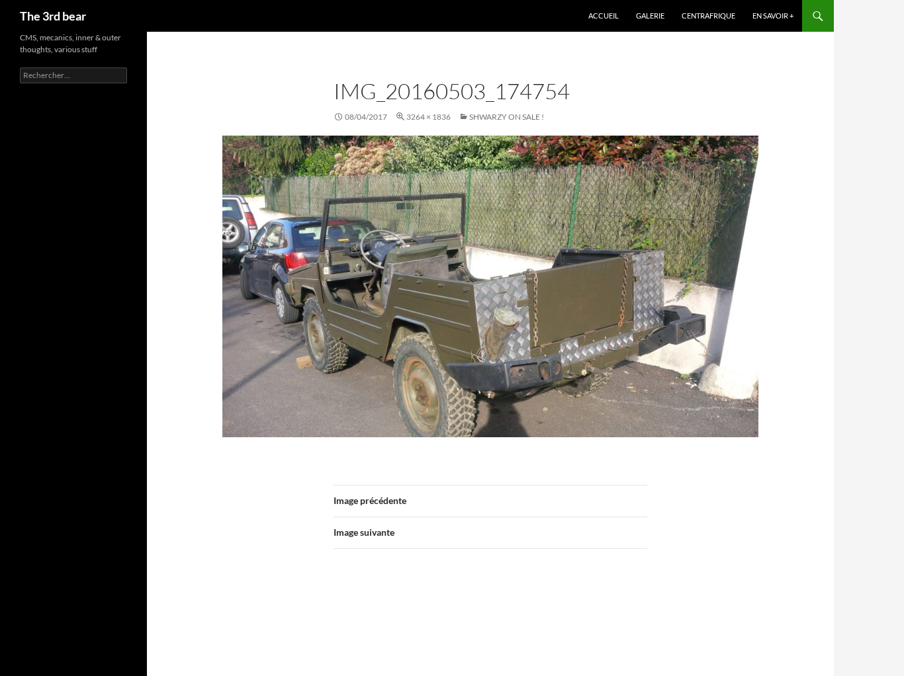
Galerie (650, 15)
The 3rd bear (53, 16)
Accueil (603, 15)
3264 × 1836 (428, 117)
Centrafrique (708, 15)
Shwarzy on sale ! (506, 117)
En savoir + (772, 15)
